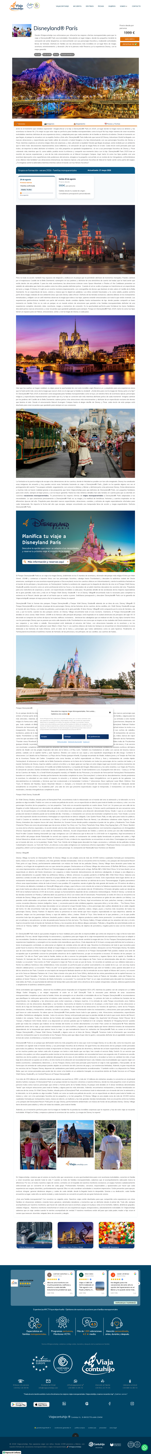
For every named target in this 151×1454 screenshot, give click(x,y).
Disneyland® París (55, 28)
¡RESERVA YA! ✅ (130, 44)
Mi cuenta (77, 6)
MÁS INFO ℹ (129, 39)
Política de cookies (62, 741)
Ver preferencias (94, 737)
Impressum (86, 741)
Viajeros (112, 6)
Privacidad (102, 1428)
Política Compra (80, 1428)
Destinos (90, 6)
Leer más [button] (58, 1293)
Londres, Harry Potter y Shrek (72, 1247)
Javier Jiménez (67, 1274)
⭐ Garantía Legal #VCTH (41, 1428)
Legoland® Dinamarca (110, 1247)
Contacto (136, 6)
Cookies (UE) (92, 1428)
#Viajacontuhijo (75, 1447)
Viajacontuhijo (62, 6)
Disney (56, 54)
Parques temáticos (67, 54)
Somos (123, 6)
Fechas (101, 6)
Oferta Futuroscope (26, 1247)
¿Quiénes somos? (120, 1394)
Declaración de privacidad (75, 741)
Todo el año (47, 54)
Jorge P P (128, 1274)
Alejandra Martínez (100, 1274)
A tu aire (37, 54)
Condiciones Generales (61, 1428)
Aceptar (44, 737)
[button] (110, 712)
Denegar (68, 737)
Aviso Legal (113, 1428)
